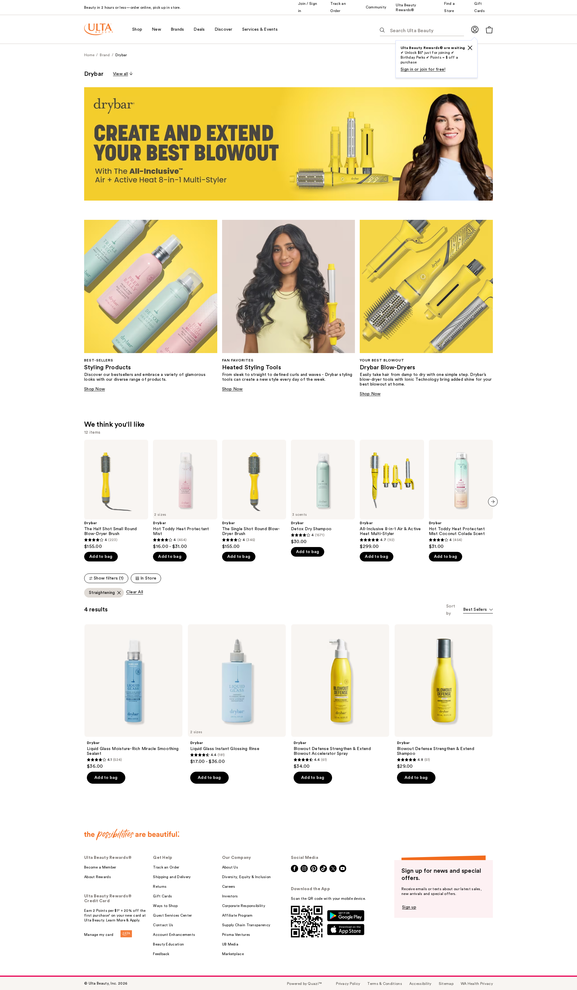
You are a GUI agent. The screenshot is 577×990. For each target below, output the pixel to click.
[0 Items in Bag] (489, 29)
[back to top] (559, 972)
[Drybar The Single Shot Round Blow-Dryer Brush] (254, 494)
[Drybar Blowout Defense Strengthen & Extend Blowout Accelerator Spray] (340, 696)
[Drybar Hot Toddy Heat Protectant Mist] (185, 494)
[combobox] (478, 610)
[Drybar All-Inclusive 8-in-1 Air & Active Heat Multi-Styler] (392, 494)
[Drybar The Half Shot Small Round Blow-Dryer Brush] (116, 494)
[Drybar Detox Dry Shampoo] (323, 492)
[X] (470, 47)
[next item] (493, 501)
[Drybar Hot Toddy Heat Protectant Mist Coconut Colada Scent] (461, 494)
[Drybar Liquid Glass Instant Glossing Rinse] (237, 694)
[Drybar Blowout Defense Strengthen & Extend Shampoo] (444, 696)
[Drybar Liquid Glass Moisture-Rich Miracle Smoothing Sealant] (133, 696)
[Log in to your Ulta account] (474, 29)
